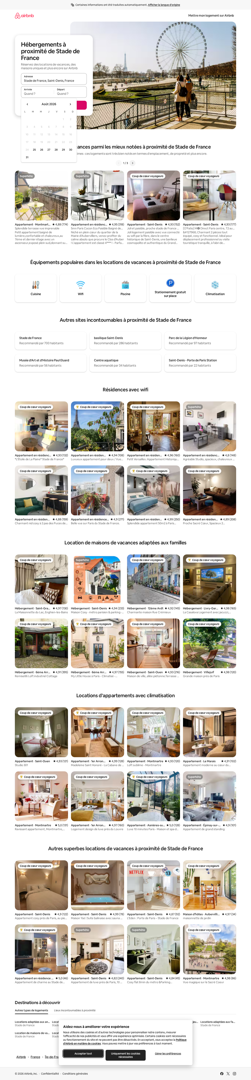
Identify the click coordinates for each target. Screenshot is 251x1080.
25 (34, 149)
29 (63, 149)
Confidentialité (50, 1073)
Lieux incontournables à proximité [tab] (74, 1010)
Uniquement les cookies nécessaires (125, 1055)
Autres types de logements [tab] (31, 1010)
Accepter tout (83, 1053)
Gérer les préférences (168, 1053)
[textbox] (37, 93)
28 (56, 149)
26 (41, 149)
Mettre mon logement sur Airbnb (211, 16)
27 (48, 149)
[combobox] (54, 80)
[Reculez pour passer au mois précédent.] (27, 104)
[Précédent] (119, 163)
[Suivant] (132, 163)
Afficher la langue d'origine (164, 5)
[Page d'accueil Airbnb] (24, 15)
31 (27, 157)
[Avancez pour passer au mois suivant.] (70, 104)
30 (70, 149)
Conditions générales (75, 1073)
